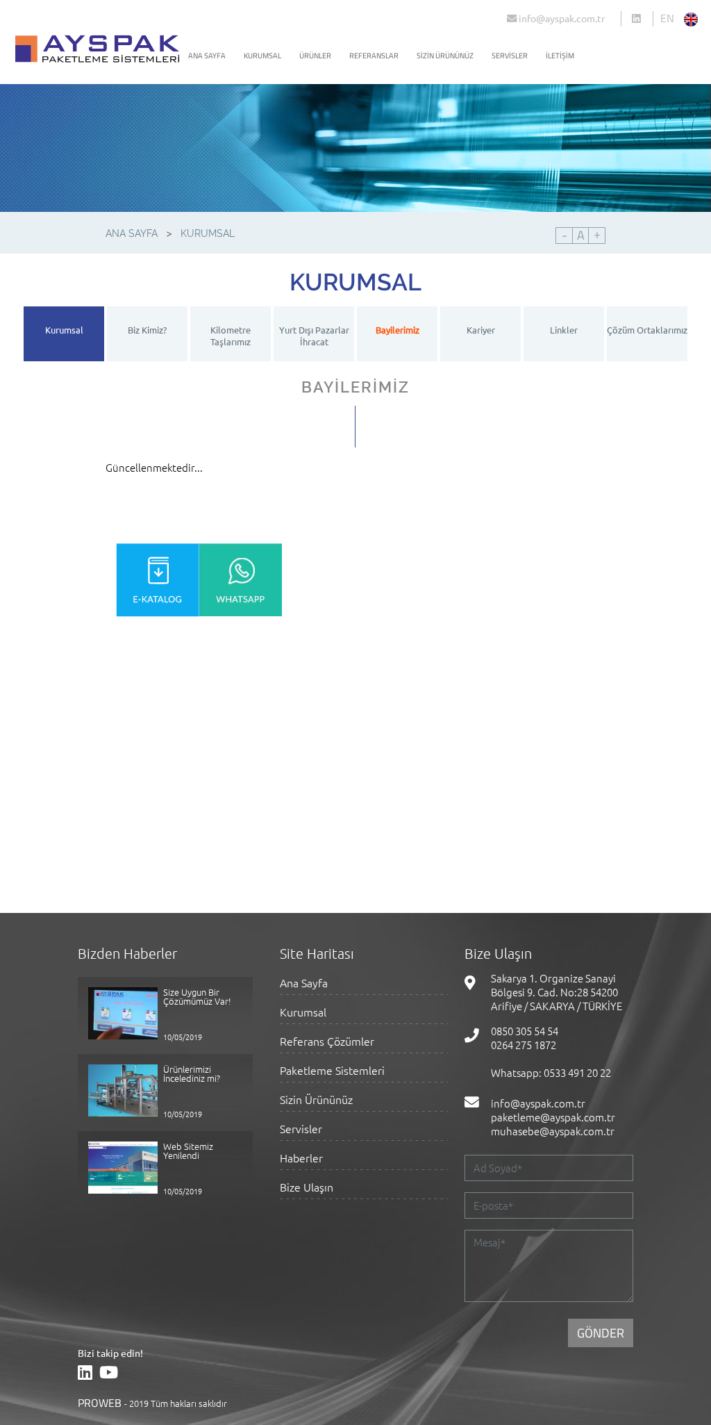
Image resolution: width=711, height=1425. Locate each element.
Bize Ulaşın (306, 1187)
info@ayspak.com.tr (561, 18)
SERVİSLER (510, 55)
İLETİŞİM (560, 55)
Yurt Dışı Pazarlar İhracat (314, 335)
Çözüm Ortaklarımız (647, 330)
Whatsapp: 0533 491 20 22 (551, 1072)
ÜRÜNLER (315, 55)
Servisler (301, 1129)
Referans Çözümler (327, 1041)
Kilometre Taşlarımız (230, 335)
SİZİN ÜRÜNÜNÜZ (445, 55)
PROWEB (100, 1402)
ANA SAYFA (207, 55)
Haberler (301, 1158)
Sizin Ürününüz (316, 1100)
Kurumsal (64, 330)
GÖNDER (600, 1333)
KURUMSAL (262, 55)
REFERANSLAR (374, 55)
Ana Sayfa (304, 983)
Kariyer (481, 330)
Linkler (564, 330)
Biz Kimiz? (147, 330)
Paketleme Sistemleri (332, 1071)
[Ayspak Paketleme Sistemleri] (642, 19)
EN (667, 18)
